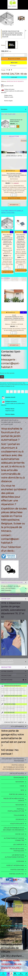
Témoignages (18, 777)
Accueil (14, 315)
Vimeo (18, 391)
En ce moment (5, 278)
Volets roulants (17, 823)
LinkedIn (26, 391)
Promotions (14, 136)
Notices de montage (9, 884)
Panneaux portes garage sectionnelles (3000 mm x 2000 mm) (14, 176)
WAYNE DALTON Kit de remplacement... (16, 120)
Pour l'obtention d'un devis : (11, 548)
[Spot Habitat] (12, 5)
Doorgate (20, 819)
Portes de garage (16, 794)
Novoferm (20, 782)
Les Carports (18, 844)
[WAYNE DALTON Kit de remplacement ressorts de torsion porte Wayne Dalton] (21, 18)
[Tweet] (9, 70)
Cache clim (19, 834)
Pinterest (15, 391)
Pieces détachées (17, 773)
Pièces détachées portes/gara (14, 173)
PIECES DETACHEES (9, 704)
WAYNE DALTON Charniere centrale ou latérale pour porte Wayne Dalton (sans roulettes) (7, 242)
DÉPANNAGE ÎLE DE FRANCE (12, 686)
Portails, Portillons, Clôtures (14, 926)
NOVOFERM (20, 805)
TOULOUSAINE (19, 815)
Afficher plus (14, 204)
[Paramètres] (25, 4)
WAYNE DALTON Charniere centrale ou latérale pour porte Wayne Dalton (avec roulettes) (20, 242)
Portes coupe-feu (16, 874)
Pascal (14, 921)
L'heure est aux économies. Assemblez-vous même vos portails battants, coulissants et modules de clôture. (13, 940)
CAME (22, 786)
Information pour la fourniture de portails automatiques (11, 422)
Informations (6, 680)
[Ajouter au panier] (18, 126)
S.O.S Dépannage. (17, 726)
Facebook (7, 391)
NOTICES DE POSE (9, 712)
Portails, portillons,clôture (16, 810)
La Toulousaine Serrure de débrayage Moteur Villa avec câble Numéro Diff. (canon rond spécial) (14, 318)
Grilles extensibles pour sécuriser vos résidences (13, 829)
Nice (22, 790)
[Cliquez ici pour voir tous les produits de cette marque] (12, 45)
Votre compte (7, 671)
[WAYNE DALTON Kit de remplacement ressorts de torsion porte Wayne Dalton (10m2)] (5, 124)
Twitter (11, 391)
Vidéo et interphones (15, 865)
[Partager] (7, 70)
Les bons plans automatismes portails (14, 856)
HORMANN (20, 861)
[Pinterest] (11, 70)
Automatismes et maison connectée (14, 839)
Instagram (22, 391)
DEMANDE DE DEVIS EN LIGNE (13, 696)
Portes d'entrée (17, 870)
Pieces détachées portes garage (14, 799)
